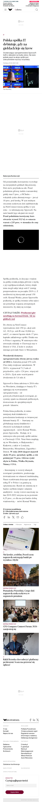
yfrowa (18, 10)
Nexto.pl (24, 749)
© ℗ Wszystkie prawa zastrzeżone (15, 511)
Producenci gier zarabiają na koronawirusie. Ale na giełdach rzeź (19, 315)
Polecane (19, 524)
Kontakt (6, 731)
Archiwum (6, 751)
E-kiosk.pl (24, 744)
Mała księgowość (27, 751)
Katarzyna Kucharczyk (11, 176)
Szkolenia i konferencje (11, 764)
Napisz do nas (8, 733)
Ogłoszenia (7, 747)
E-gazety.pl (25, 747)
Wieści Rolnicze (26, 756)
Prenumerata (8, 749)
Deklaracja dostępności (29, 738)
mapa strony (7, 768)
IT (3, 35)
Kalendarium (25, 768)
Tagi (35, 524)
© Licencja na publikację (12, 509)
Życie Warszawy (26, 758)
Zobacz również (8, 524)
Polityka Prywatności (28, 729)
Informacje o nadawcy (29, 736)
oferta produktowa (10, 771)
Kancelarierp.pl (26, 753)
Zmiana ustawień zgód (29, 731)
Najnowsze (27, 524)
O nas (5, 729)
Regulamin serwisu (27, 733)
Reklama (6, 744)
